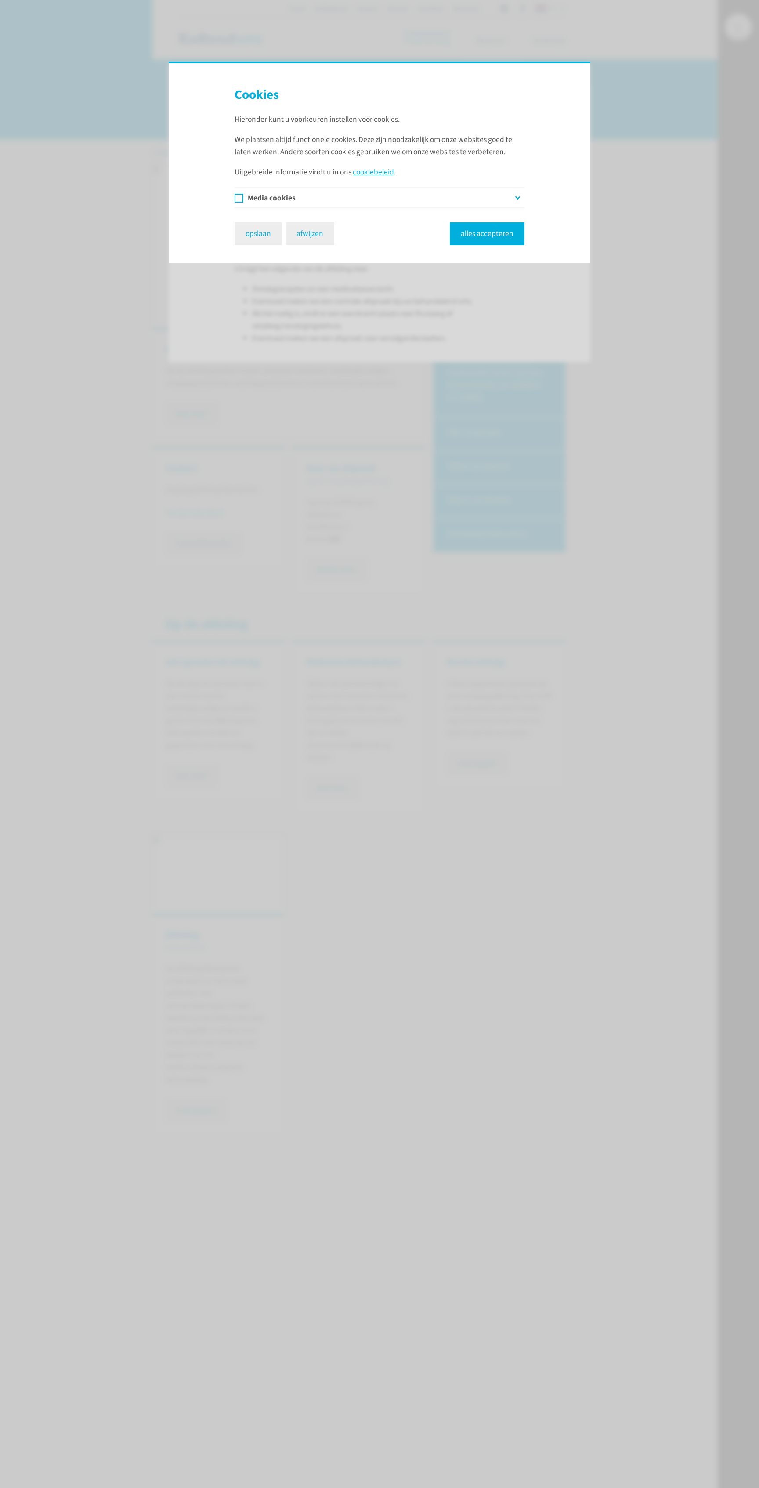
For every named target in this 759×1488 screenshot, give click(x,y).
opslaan (258, 233)
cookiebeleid (373, 172)
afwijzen (309, 233)
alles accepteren (487, 233)
